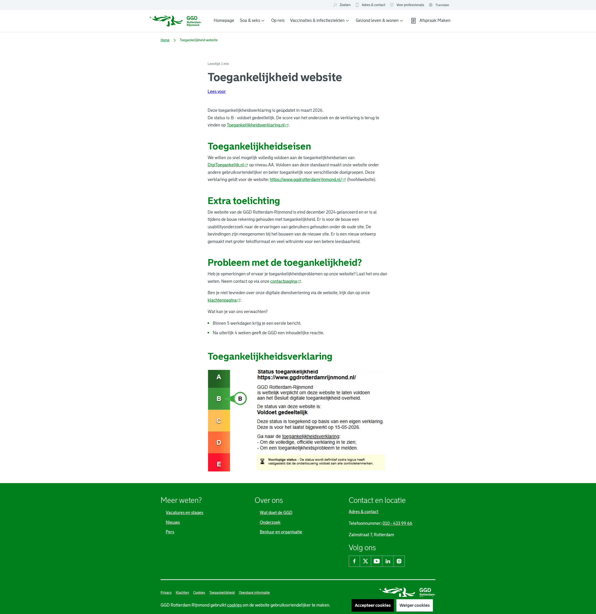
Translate (439, 5)
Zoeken (345, 5)
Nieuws (173, 522)
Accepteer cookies (373, 605)
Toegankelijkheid (222, 592)
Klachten (182, 592)
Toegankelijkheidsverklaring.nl (258, 125)
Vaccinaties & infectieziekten (317, 20)
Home (165, 40)
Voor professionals (410, 5)
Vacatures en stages (184, 512)
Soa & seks (250, 20)
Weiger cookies (415, 605)
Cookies (199, 592)
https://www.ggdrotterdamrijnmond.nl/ (308, 179)
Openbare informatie (254, 592)
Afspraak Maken (435, 20)
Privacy (166, 592)
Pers (170, 532)
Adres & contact (373, 5)
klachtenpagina (224, 300)
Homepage (224, 20)
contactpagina (285, 281)
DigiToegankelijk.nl (228, 165)
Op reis (277, 20)
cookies (234, 605)
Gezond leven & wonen (377, 20)
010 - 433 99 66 (397, 523)
